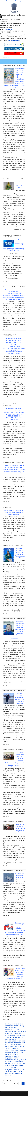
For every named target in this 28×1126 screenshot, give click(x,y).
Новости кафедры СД (8, 545)
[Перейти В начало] (4, 1083)
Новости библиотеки (8, 179)
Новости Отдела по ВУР (8, 749)
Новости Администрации (9, 65)
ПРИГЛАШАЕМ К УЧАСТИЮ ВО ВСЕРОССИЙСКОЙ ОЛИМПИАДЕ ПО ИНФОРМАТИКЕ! (14, 1026)
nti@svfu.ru (8, 29)
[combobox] (10, 57)
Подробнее (6, 174)
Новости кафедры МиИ (8, 462)
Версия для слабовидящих (14, 1)
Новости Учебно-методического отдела (12, 235)
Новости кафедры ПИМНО (9, 334)
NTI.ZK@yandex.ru (14, 40)
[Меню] (5, 61)
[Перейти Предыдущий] (8, 1083)
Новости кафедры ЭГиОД (9, 286)
